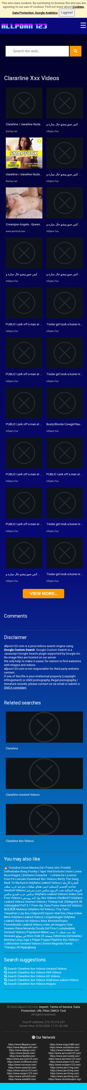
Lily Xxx (24, 913)
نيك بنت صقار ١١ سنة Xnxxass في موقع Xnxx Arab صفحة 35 (40, 934)
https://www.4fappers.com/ (22, 1044)
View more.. (43, 593)
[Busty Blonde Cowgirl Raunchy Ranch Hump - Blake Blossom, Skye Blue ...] (64, 417)
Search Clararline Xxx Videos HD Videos (33, 976)
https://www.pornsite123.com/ (22, 1059)
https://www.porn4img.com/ (64, 1076)
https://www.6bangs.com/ (22, 1050)
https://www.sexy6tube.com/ (65, 1047)
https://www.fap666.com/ (22, 1056)
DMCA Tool (58, 1011)
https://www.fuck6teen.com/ (64, 1050)
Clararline (12, 748)
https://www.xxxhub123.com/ (22, 1070)
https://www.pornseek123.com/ (64, 1053)
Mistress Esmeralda (67, 936)
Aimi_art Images (54, 924)
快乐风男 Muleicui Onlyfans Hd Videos (29, 909)
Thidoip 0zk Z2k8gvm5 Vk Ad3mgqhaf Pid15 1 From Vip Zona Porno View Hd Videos (43, 903)
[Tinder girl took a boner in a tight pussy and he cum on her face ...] (64, 317)
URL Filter (43, 1011)
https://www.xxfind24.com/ (22, 1076)
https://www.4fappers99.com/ (22, 1047)
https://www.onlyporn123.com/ (65, 1064)
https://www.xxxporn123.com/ (22, 1073)
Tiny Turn (62, 909)
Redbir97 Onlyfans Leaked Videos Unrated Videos (43, 900)
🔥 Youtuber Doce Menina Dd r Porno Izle (31, 868)
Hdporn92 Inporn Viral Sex (48, 913)
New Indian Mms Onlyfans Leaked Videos (43, 915)
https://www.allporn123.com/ (65, 1061)
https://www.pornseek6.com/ (65, 1056)
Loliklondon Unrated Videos (22, 943)
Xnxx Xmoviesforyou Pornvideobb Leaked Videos (36, 922)
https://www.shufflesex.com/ (22, 1061)
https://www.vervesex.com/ (22, 1064)
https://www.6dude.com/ (22, 1053)
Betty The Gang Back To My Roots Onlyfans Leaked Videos (41, 881)
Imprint (43, 1007)
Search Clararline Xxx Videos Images (31, 984)
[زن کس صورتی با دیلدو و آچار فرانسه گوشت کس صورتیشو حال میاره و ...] (24, 267)
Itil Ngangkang (26, 947)
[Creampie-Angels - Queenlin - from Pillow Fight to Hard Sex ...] (24, 217)
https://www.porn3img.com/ (64, 1073)
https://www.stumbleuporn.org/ (64, 1079)
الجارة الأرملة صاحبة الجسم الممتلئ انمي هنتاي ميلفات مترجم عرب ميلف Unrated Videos (41, 886)
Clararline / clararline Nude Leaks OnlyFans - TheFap (40, 124)
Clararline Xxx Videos (20, 841)
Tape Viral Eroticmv (51, 871)
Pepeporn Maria (37, 932)
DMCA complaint (15, 688)
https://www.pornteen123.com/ (65, 1059)
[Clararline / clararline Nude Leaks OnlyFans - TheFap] (24, 117)
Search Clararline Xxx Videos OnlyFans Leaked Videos (43, 980)
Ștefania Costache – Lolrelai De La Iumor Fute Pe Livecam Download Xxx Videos (40, 877)
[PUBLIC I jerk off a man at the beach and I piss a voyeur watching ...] (24, 317)
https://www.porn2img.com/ (64, 1070)
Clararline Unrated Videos (22, 795)
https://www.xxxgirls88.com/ (65, 1044)
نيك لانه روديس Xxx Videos (39, 898)
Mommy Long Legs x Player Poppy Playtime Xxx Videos (41, 940)
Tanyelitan (11, 913)
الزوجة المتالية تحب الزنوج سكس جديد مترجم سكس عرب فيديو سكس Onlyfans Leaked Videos (43, 892)
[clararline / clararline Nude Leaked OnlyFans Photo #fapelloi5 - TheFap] (24, 168)
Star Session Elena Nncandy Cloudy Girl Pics (38, 926)
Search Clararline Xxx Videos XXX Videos (34, 972)
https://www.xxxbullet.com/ (22, 1067)
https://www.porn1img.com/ (64, 1067)
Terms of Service (61, 1007)
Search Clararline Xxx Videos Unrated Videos (37, 969)
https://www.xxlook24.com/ (22, 1079)
